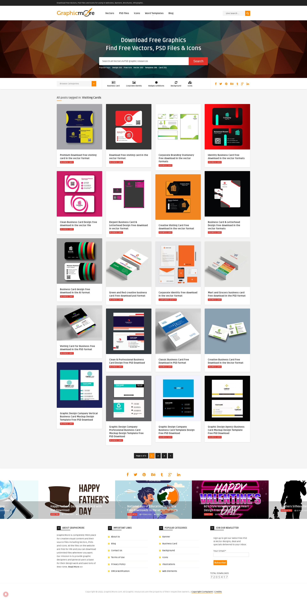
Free (128, 67)
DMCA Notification (120, 571)
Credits (218, 591)
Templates (132, 514)
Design (117, 67)
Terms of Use (118, 557)
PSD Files (124, 13)
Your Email (219, 551)
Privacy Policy (118, 564)
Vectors (109, 13)
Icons (137, 13)
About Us (115, 536)
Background (176, 86)
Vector (138, 67)
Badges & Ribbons (156, 86)
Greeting (55, 514)
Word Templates (154, 13)
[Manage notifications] (5, 594)
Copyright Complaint (202, 591)
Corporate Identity (134, 86)
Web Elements (169, 571)
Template (151, 67)
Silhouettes (286, 510)
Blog (171, 13)
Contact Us (116, 550)
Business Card (113, 86)
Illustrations (168, 564)
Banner (166, 536)
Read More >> (75, 566)
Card (163, 67)
